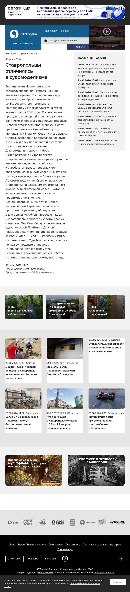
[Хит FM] (102, 522)
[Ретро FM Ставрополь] (42, 522)
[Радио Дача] (72, 522)
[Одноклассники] (91, 558)
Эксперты (115, 544)
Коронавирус (65, 549)
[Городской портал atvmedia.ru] (87, 522)
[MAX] (98, 558)
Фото (12, 544)
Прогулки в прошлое (95, 544)
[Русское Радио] (27, 522)
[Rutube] (113, 558)
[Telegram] (84, 558)
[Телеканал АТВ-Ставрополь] (12, 522)
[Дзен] (121, 558)
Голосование (56, 544)
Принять (118, 582)
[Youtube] (106, 558)
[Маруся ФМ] (117, 522)
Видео (21, 544)
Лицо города (73, 544)
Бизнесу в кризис (37, 544)
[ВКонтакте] (76, 558)
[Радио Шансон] (57, 522)
